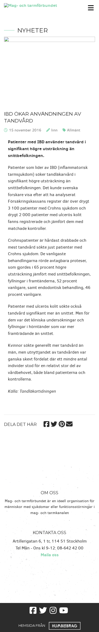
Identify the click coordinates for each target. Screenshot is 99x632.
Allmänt (73, 130)
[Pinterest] (61, 423)
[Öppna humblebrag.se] (65, 625)
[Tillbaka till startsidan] (37, 5)
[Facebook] (46, 423)
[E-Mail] (69, 423)
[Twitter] (54, 423)
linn (54, 130)
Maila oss (50, 555)
